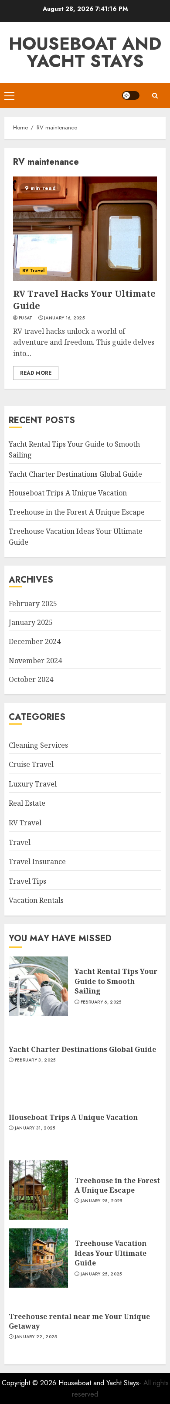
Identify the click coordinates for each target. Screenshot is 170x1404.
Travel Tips (27, 881)
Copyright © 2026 (30, 1383)
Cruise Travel (31, 764)
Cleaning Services (38, 745)
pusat (26, 318)
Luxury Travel (33, 784)
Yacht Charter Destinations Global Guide (75, 474)
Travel (20, 842)
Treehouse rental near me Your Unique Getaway (79, 1321)
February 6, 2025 (101, 1002)
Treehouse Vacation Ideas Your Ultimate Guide (110, 1253)
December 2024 (35, 641)
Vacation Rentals (36, 900)
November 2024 (35, 660)
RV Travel (33, 270)
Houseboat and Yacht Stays (85, 52)
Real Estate (27, 803)
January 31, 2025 (35, 1128)
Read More (35, 373)
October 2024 (31, 679)
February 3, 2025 (35, 1060)
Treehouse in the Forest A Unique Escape (77, 512)
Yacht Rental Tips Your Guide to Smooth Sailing (116, 981)
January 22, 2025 (36, 1337)
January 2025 (31, 622)
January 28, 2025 (101, 1201)
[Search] (155, 95)
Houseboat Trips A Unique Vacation (68, 493)
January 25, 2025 (101, 1274)
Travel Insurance (37, 861)
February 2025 (33, 603)
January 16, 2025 (64, 318)
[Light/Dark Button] (130, 95)
